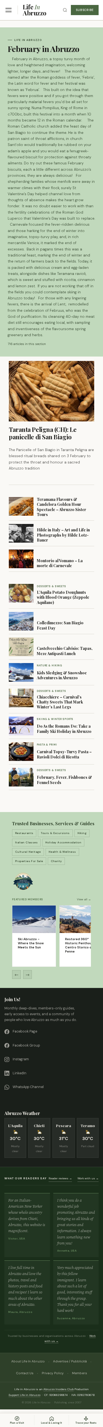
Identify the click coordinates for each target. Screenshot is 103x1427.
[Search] (65, 10)
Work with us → (88, 1178)
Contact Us (25, 1373)
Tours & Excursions (55, 833)
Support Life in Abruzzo (24, 1395)
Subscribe (85, 10)
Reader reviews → (60, 1178)
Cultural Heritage (28, 852)
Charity (56, 861)
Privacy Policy (53, 1373)
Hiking (82, 833)
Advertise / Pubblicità (70, 1361)
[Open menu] (8, 10)
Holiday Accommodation (63, 842)
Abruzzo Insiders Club (58, 1389)
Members (79, 1373)
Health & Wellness (62, 852)
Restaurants (24, 833)
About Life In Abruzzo (28, 1361)
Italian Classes (26, 842)
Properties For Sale (29, 861)
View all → (84, 899)
